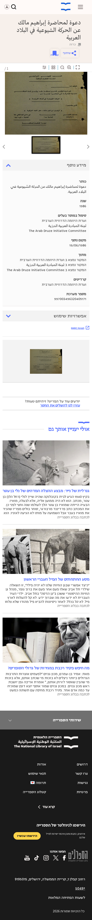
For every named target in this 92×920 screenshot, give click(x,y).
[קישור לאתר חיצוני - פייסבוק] (64, 857)
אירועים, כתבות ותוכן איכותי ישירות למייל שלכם (65, 835)
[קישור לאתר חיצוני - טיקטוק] (36, 857)
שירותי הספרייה (67, 720)
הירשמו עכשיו (27, 836)
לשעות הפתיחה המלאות (66, 897)
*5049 (80, 888)
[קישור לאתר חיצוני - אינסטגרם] (46, 857)
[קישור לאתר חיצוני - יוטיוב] (27, 857)
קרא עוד (48, 806)
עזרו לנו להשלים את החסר (60, 405)
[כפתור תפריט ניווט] (80, 7)
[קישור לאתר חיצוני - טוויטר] (56, 857)
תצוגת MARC (77, 328)
